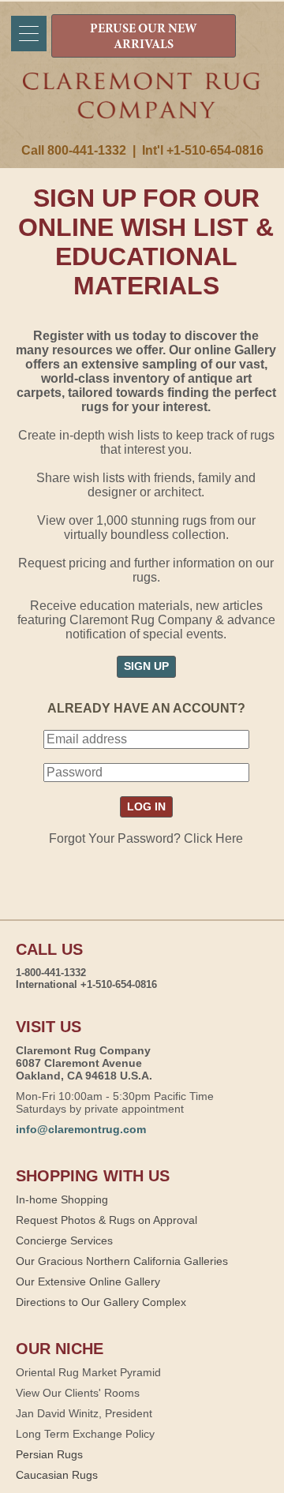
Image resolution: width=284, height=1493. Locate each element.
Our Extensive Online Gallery (88, 1281)
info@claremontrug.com (81, 1129)
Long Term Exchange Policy (85, 1434)
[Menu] (29, 33)
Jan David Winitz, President (84, 1413)
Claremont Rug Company (142, 108)
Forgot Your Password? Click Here (146, 838)
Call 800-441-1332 (73, 150)
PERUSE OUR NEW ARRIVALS (143, 37)
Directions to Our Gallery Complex (101, 1302)
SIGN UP (146, 666)
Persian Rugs (49, 1454)
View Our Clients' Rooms (78, 1392)
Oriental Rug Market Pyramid (88, 1372)
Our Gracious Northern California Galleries (122, 1261)
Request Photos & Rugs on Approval (106, 1220)
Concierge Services (64, 1240)
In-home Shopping (62, 1199)
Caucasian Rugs (57, 1475)
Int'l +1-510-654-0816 (202, 150)
